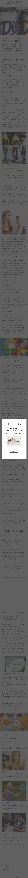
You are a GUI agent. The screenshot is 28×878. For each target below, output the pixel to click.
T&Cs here (19, 454)
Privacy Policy (22, 457)
